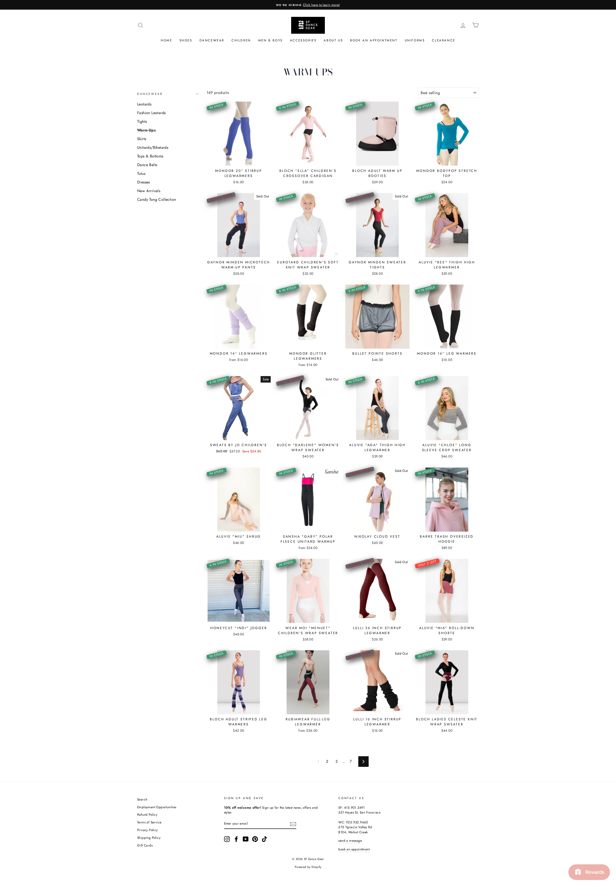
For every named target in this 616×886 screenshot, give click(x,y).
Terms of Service (149, 822)
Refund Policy (147, 814)
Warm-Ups (146, 130)
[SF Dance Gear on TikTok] (264, 839)
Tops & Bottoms (150, 156)
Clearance (443, 40)
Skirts (141, 139)
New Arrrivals (148, 191)
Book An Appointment (373, 40)
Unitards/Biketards (152, 147)
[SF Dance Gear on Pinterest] (255, 839)
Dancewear (211, 40)
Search (142, 799)
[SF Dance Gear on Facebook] (236, 839)
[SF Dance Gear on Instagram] (227, 839)
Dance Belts (147, 165)
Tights (142, 121)
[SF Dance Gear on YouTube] (246, 839)
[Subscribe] (293, 824)
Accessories (303, 40)
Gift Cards (145, 845)
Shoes (186, 40)
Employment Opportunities (156, 807)
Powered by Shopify (308, 867)
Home (166, 40)
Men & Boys (270, 40)
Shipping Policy (148, 837)
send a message (350, 840)
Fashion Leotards (151, 113)
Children (241, 40)
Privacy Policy (147, 829)
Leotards (144, 104)
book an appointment (354, 849)
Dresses (143, 182)
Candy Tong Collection (156, 199)
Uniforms (415, 40)
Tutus (141, 173)
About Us (333, 40)
